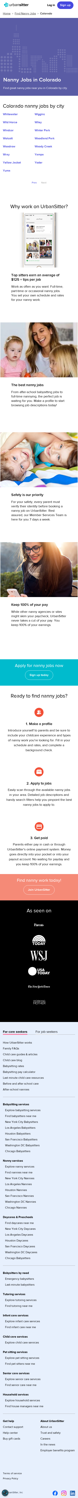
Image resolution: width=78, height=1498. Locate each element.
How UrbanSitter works (17, 1042)
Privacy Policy (10, 1478)
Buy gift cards (11, 1439)
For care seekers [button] (15, 1032)
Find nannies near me (18, 1172)
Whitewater (10, 114)
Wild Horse (10, 122)
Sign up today (39, 675)
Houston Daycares (16, 1240)
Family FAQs (11, 1048)
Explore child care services (22, 1342)
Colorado (46, 13)
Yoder (38, 162)
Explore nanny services (19, 1166)
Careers (45, 1439)
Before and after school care (21, 1084)
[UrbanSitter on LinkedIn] (72, 1493)
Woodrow (9, 146)
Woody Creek (43, 146)
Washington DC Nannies (20, 1202)
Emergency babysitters (19, 1279)
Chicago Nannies (16, 1207)
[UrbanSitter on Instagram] (63, 1493)
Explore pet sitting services (22, 1358)
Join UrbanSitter (39, 890)
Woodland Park (44, 138)
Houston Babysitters (17, 1133)
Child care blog (12, 1060)
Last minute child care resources (23, 1078)
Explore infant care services (22, 1321)
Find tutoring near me (18, 1306)
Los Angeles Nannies (18, 1184)
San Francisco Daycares (20, 1246)
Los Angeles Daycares (19, 1235)
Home (7, 13)
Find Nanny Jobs (25, 13)
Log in (51, 5)
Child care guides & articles (20, 1054)
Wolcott (8, 138)
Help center (10, 1433)
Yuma (6, 170)
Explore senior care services (22, 1379)
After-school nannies (16, 1089)
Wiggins (40, 114)
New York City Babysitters (21, 1122)
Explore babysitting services (22, 1110)
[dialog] (5, 1493)
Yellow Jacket (12, 162)
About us (46, 1427)
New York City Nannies (19, 1178)
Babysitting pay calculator (19, 1072)
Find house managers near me (24, 1406)
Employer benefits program (57, 1450)
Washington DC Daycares (21, 1252)
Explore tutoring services (20, 1300)
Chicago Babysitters (17, 1151)
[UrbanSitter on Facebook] (54, 1493)
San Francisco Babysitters (21, 1139)
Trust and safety (50, 1433)
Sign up (65, 5)
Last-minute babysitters (19, 1285)
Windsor (8, 130)
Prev (34, 182)
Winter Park (42, 130)
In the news (47, 1444)
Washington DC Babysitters (22, 1145)
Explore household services (22, 1400)
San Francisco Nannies (19, 1196)
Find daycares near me (19, 1223)
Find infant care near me (20, 1327)
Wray (6, 154)
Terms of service (12, 1473)
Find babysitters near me (20, 1116)
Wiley (38, 122)
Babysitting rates (13, 1066)
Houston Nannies (16, 1190)
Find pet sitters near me (20, 1364)
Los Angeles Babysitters (20, 1128)
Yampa (39, 154)
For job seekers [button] (47, 1032)
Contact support (13, 1427)
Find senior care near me (20, 1385)
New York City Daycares (20, 1229)
